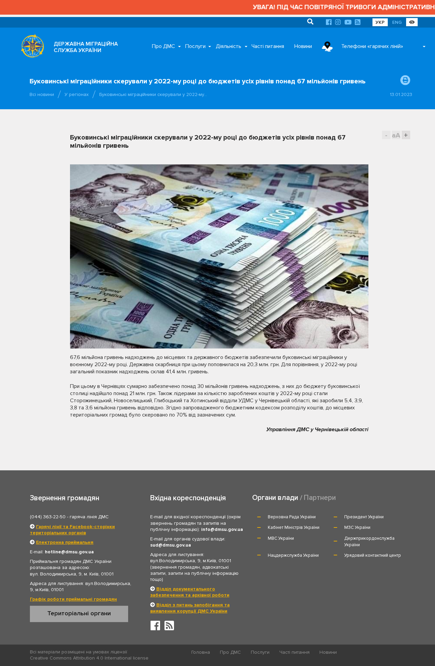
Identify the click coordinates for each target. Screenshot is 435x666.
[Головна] (30, 48)
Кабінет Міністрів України (293, 527)
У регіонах (77, 94)
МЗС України (357, 527)
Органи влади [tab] (275, 497)
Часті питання (267, 46)
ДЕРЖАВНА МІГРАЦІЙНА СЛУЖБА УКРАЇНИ (86, 47)
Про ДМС (163, 46)
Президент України (364, 517)
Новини (303, 46)
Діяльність (228, 46)
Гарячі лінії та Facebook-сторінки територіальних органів (72, 530)
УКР (380, 22)
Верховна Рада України (292, 517)
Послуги (195, 46)
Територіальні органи (79, 613)
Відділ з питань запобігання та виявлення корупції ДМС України (190, 608)
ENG (397, 22)
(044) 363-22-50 (48, 517)
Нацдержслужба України (293, 555)
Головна (200, 652)
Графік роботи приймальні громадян (73, 599)
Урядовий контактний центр (372, 555)
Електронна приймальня (64, 542)
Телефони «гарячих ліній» (372, 46)
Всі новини (42, 94)
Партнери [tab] (320, 497)
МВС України (281, 538)
